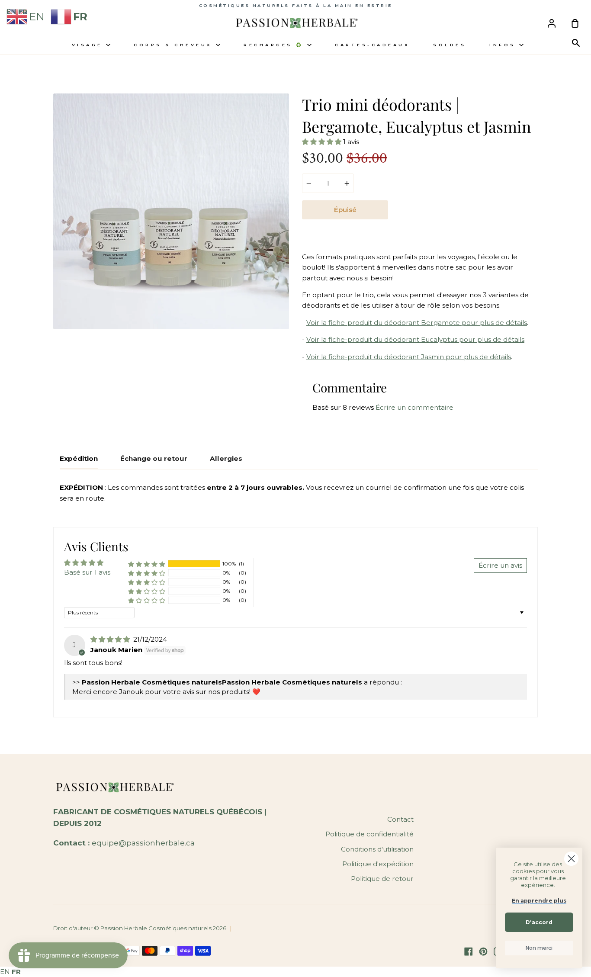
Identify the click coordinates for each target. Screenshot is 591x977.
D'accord (539, 922)
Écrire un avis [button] (500, 565)
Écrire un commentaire (414, 407)
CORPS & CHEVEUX (175, 44)
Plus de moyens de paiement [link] (463, 229)
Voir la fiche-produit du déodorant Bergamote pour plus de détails (416, 322)
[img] (111, 639)
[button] (322, 142)
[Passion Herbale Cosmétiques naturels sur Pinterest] (483, 951)
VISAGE (89, 44)
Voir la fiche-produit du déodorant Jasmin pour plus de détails (408, 357)
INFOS (504, 44)
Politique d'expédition (378, 864)
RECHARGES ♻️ (275, 44)
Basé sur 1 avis (87, 572)
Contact (400, 819)
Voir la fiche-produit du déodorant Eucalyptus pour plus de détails (415, 339)
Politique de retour (382, 878)
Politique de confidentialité (369, 834)
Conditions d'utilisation (377, 849)
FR (16, 971)
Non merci (539, 947)
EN (5, 971)
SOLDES (449, 44)
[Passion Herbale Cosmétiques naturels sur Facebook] (468, 951)
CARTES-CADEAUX (372, 44)
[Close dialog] (571, 858)
